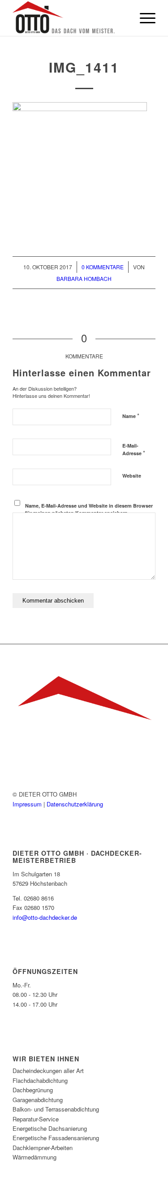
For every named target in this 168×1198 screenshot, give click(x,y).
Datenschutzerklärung (75, 804)
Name (130, 415)
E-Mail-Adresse (133, 449)
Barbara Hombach (84, 278)
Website (131, 475)
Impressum (28, 804)
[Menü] (143, 18)
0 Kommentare (103, 267)
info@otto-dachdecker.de (45, 917)
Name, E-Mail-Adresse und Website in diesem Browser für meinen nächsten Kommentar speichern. (89, 509)
